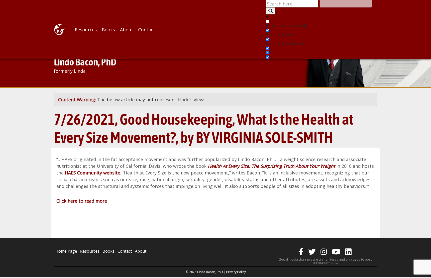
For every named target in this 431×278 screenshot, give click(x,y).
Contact (146, 30)
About (126, 30)
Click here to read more (81, 201)
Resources (86, 30)
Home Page (66, 251)
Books (108, 30)
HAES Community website (92, 173)
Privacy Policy (236, 272)
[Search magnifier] (270, 10)
